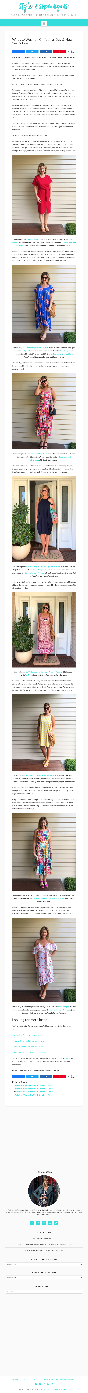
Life (76, 1379)
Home (12, 1379)
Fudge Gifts (26, 351)
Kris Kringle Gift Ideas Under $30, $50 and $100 (44, 1250)
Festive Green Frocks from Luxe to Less (28, 1041)
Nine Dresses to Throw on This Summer (28, 1047)
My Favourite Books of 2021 (44, 1239)
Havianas (28, 675)
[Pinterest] (48, 1384)
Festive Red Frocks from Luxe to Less (27, 1035)
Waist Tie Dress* (33, 239)
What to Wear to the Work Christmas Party (30, 1052)
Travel (32, 1379)
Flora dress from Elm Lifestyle (37, 347)
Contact (44, 1381)
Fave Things (69, 1379)
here (30, 781)
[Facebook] (36, 1384)
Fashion (25, 1379)
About (17, 1379)
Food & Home (48, 1379)
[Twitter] (40, 1384)
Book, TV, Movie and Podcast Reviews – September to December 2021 (44, 1245)
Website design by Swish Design (56, 1389)
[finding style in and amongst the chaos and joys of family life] (44, 9)
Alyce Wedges (64, 351)
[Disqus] (44, 1134)
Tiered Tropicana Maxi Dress (36, 454)
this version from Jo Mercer (63, 354)
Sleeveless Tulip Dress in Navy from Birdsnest (42, 567)
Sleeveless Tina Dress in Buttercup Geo (40, 775)
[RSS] (52, 1384)
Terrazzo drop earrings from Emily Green (48, 898)
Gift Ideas (59, 1379)
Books (39, 1379)
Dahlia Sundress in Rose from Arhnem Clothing (44, 672)
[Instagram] (44, 1384)
